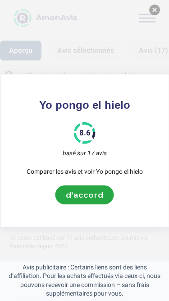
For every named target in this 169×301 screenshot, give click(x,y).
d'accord (85, 194)
